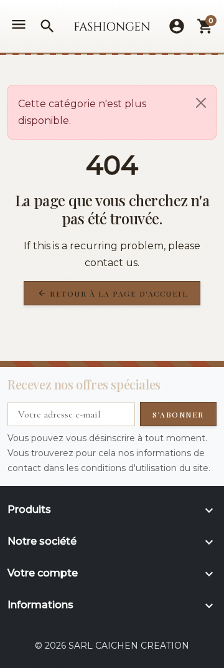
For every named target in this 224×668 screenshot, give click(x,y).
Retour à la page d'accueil (113, 293)
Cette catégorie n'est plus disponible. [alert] (82, 112)
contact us (111, 263)
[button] (47, 26)
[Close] (201, 102)
